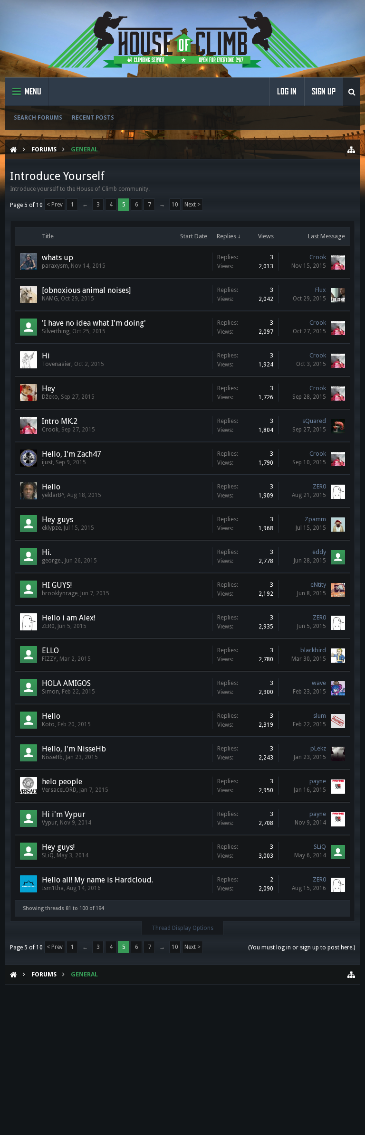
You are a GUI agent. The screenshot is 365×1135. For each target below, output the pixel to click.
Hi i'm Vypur (64, 814)
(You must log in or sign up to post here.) (301, 947)
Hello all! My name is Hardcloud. (97, 879)
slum (319, 715)
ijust (47, 462)
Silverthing (55, 331)
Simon (50, 691)
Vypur (49, 822)
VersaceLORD (59, 790)
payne (317, 781)
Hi (46, 355)
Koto (48, 724)
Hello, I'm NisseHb (74, 748)
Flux (320, 289)
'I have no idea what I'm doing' (94, 323)
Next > (192, 204)
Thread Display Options (182, 928)
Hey (48, 388)
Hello (51, 486)
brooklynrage (59, 593)
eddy (319, 551)
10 (175, 204)
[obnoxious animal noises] (86, 290)
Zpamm (315, 519)
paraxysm (55, 266)
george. (52, 560)
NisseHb (52, 757)
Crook (317, 257)
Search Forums (38, 117)
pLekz (318, 748)
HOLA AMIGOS (66, 683)
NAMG (50, 298)
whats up (57, 257)
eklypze (51, 528)
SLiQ (48, 855)
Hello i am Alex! (68, 617)
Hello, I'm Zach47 (71, 454)
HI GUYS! (57, 585)
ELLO (50, 650)
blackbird (313, 650)
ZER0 (319, 486)
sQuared (314, 420)
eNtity (318, 584)
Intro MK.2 (59, 421)
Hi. (46, 552)
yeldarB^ (53, 495)
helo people (62, 781)
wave (319, 682)
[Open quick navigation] (351, 149)
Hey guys (57, 519)
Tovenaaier (56, 364)
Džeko (50, 397)
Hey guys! (58, 847)
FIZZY (49, 659)
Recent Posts (93, 117)
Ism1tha (53, 888)
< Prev (55, 204)
